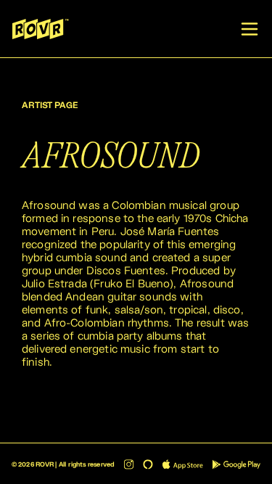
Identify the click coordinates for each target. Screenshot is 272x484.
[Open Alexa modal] (148, 464)
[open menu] (249, 29)
